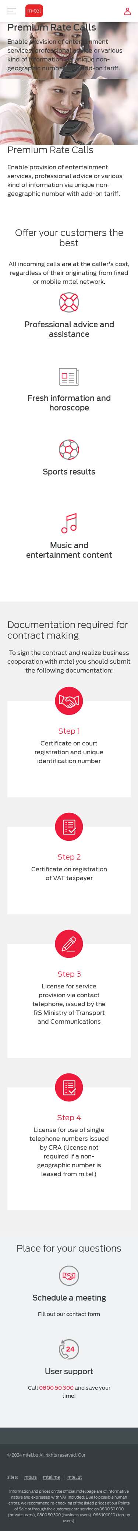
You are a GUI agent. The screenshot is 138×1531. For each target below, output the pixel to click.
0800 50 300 (56, 1388)
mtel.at (74, 1477)
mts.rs (30, 1477)
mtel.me (51, 1477)
